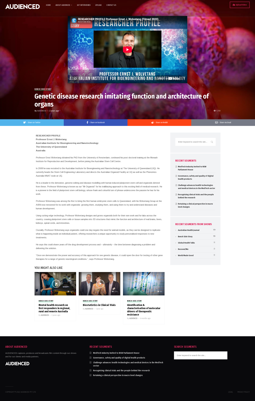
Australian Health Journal (188, 230)
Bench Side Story (43, 89)
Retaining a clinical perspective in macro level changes (118, 375)
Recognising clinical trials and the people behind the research (121, 370)
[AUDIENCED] (22, 8)
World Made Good (186, 255)
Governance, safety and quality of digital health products (119, 357)
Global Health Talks (186, 243)
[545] (144, 283)
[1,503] (99, 283)
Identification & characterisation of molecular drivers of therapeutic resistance (143, 309)
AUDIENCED (41, 111)
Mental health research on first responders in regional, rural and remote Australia (54, 308)
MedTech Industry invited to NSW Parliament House (116, 353)
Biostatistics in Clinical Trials (99, 305)
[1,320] (55, 283)
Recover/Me (183, 249)
